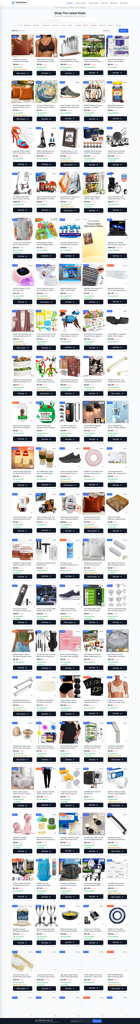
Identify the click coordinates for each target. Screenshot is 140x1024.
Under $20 (104, 3)
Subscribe (97, 1021)
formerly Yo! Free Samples (21, 4)
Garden (56, 25)
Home (37, 25)
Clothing (28, 25)
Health (103, 25)
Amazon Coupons (80, 3)
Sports (79, 25)
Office (119, 25)
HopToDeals (21, 2)
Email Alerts (124, 3)
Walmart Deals (93, 3)
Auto (111, 25)
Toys (87, 25)
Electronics (47, 25)
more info (82, 7)
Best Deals (113, 3)
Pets (64, 25)
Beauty (95, 25)
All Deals (70, 3)
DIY (71, 25)
